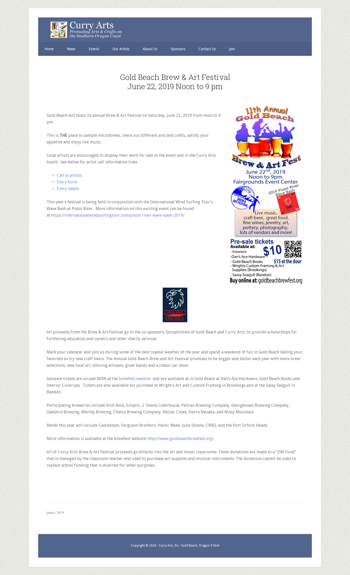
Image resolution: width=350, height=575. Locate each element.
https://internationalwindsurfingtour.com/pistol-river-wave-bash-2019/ (117, 215)
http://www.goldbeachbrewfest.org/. (181, 438)
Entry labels (68, 188)
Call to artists (69, 175)
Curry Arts (171, 30)
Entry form (67, 182)
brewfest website (135, 378)
